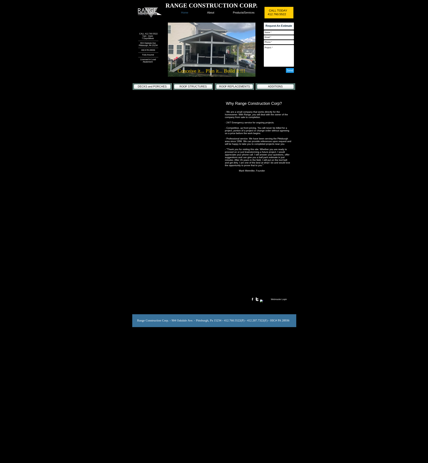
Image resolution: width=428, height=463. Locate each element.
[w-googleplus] (262, 301)
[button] (211, 50)
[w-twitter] (257, 299)
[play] (247, 74)
